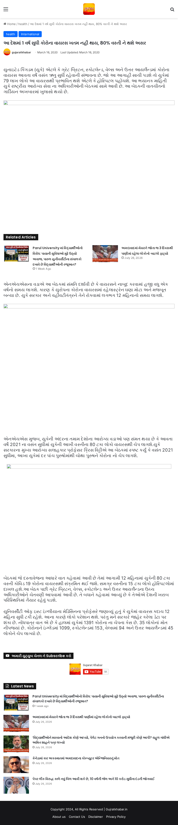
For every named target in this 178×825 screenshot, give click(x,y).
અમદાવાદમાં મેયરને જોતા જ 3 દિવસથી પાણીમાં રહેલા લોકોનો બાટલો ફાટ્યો (81, 717)
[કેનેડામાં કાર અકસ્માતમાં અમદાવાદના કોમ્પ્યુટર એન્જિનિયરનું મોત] (16, 764)
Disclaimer (95, 817)
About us (59, 817)
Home (11, 24)
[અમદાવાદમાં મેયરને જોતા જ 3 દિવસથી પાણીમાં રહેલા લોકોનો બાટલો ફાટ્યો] (105, 253)
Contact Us (77, 817)
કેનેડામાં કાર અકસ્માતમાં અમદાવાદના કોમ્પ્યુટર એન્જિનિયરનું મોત (75, 758)
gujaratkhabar (21, 52)
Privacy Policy (116, 817)
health (22, 24)
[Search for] (172, 11)
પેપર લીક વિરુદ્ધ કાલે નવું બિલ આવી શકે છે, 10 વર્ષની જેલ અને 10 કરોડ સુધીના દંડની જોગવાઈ (93, 779)
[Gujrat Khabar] (89, 9)
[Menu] (5, 11)
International (30, 34)
